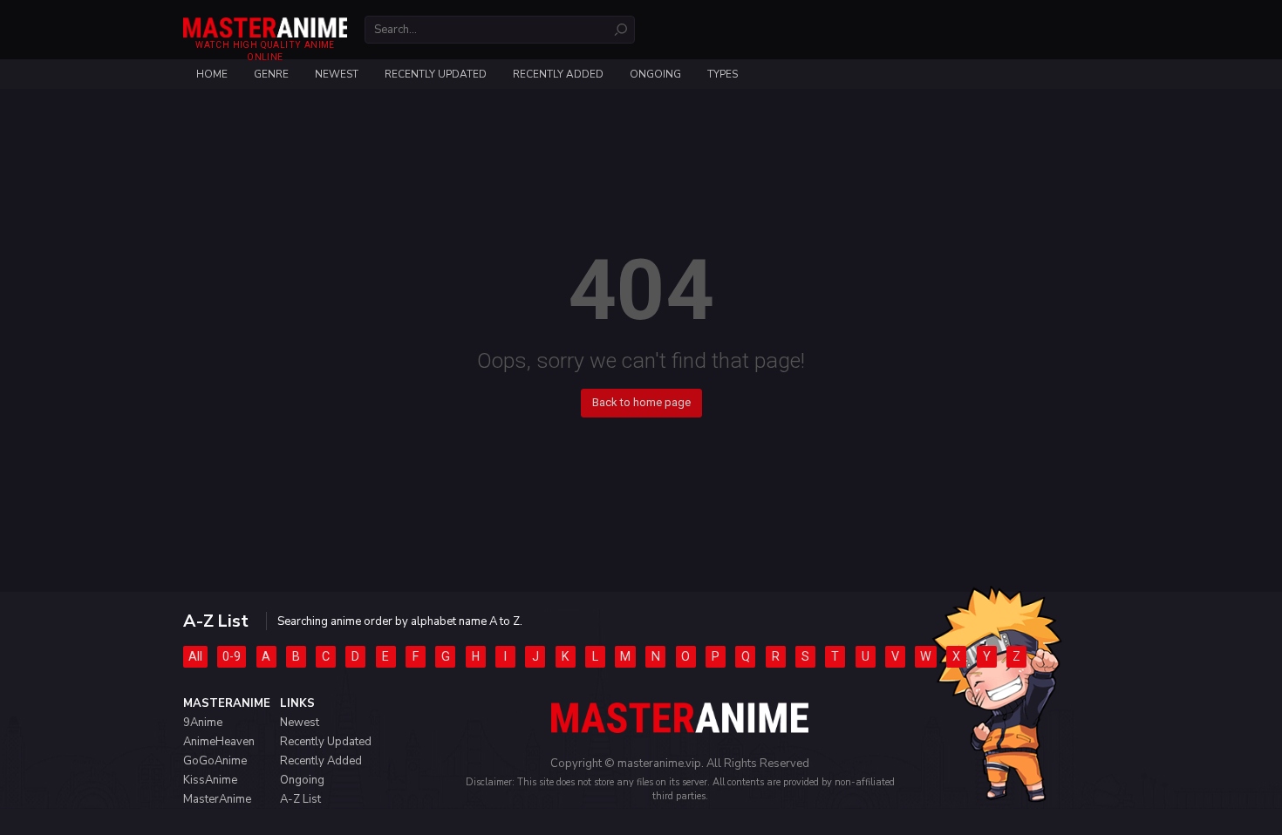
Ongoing (655, 74)
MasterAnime (217, 799)
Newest (336, 74)
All (195, 656)
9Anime (202, 722)
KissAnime (210, 780)
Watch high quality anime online (264, 51)
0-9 (231, 656)
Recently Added (558, 74)
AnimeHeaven (219, 742)
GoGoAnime (215, 761)
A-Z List (300, 799)
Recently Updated (436, 74)
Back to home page (641, 402)
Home (212, 74)
